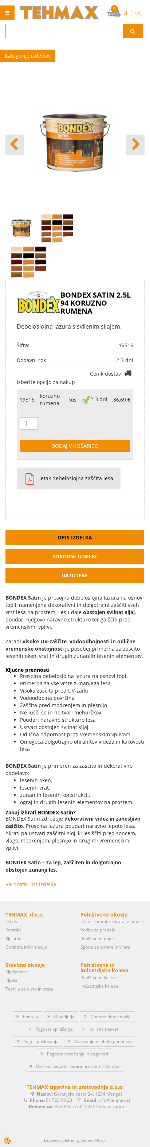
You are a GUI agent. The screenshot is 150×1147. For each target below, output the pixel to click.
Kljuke (11, 980)
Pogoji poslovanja (41, 1041)
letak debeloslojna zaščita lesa (76, 478)
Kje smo (13, 938)
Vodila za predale (97, 930)
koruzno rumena (50, 399)
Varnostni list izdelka (30, 884)
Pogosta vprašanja (54, 1029)
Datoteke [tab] (75, 575)
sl (125, 12)
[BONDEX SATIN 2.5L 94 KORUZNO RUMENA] (28, 261)
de (138, 12)
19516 (27, 399)
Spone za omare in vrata (105, 947)
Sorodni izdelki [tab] (74, 556)
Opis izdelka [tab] (75, 537)
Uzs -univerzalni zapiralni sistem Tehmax (77, 1066)
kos (72, 399)
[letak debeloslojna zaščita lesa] (27, 478)
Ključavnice (16, 972)
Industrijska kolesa (99, 986)
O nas (11, 921)
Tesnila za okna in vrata (29, 989)
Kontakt (13, 930)
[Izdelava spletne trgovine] (99, 1140)
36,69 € (121, 399)
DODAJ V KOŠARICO (75, 445)
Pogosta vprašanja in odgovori (77, 1054)
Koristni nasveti (103, 1029)
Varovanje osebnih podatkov (102, 1041)
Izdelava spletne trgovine (67, 1140)
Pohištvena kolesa (98, 977)
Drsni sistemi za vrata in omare (112, 921)
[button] (135, 145)
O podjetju (64, 1017)
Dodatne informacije (26, 947)
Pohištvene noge (97, 938)
